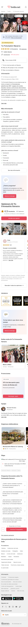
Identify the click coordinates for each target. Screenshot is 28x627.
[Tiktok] (19, 606)
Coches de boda (11, 554)
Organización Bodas (6, 562)
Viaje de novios (17, 562)
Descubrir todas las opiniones (13, 285)
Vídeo (21, 551)
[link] (13, 357)
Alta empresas (4, 588)
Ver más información (14, 170)
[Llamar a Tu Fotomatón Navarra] (3, 529)
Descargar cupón (13, 396)
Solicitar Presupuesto (16, 529)
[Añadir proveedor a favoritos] (25, 16)
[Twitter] (6, 606)
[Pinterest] (9, 606)
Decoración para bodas (7, 559)
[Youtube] (16, 606)
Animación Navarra (6, 470)
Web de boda (20, 590)
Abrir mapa (22, 461)
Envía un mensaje (10, 196)
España (7, 614)
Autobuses (20, 554)
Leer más (3, 103)
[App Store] (6, 599)
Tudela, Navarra (8, 52)
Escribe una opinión (14, 218)
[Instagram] (13, 606)
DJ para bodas (4, 567)
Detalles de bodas (5, 551)
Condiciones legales (13, 577)
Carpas (10, 556)
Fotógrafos (15, 551)
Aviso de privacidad (6, 581)
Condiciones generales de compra (10, 579)
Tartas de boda (5, 565)
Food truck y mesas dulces (17, 565)
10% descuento (15, 54)
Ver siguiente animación (7, 535)
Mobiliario (3, 556)
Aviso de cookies (17, 581)
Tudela (9, 11)
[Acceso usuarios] (26, 7)
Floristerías (16, 556)
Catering (3, 548)
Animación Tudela (16, 470)
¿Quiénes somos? (14, 588)
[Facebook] (2, 606)
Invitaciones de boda (13, 548)
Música (3, 554)
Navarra (3, 11)
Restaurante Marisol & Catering (13, 446)
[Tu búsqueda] (2, 16)
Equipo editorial (5, 590)
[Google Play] (18, 599)
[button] (14, 187)
